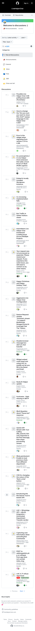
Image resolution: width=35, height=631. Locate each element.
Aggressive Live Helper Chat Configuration (22, 300)
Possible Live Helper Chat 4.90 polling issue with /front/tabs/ (22, 97)
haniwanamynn (20, 125)
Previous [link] (14, 591)
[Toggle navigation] (3, 3)
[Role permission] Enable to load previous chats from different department (22, 460)
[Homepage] (17, 3)
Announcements (10, 29)
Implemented (25, 577)
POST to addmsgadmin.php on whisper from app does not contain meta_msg (22, 556)
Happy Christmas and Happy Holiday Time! (22, 283)
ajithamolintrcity (20, 240)
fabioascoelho (20, 540)
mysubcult (19, 330)
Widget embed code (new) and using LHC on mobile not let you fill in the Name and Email (23, 364)
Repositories (19, 15)
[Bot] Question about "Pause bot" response (23, 413)
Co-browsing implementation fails (22, 199)
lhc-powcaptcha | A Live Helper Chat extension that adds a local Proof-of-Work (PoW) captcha (23, 161)
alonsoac (18, 563)
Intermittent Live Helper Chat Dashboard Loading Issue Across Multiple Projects (22, 233)
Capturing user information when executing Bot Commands (23, 535)
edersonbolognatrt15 (22, 145)
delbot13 (18, 483)
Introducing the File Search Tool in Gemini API (23, 496)
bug (18, 577)
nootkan (18, 102)
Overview (8, 15)
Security (16, 619)
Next (21, 591)
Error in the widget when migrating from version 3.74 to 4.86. (22, 139)
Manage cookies (22, 621)
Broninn (18, 270)
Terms (5, 619)
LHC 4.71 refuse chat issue (22, 575)
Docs (9, 621)
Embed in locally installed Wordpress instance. (22, 181)
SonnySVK (19, 466)
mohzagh (18, 203)
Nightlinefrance (20, 417)
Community (28, 619)
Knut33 (18, 371)
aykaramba (19, 186)
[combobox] (19, 46)
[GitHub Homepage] (12, 626)
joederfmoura (20, 522)
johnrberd (19, 219)
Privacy (10, 619)
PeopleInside (19, 167)
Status (22, 619)
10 (26, 335)
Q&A (23, 126)
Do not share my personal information (17, 623)
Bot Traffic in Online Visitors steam (21, 215)
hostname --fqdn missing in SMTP (22, 397)
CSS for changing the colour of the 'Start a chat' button (22, 478)
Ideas (28, 467)
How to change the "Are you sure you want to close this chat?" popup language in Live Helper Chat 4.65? (23, 117)
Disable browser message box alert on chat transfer (22, 344)
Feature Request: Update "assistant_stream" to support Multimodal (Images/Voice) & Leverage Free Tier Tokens (23, 321)
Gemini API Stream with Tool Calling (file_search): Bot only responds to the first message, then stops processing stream (23, 435)
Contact (14, 621)
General (26, 103)
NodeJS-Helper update (22, 383)
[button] (31, 15)
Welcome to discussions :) (15, 25)
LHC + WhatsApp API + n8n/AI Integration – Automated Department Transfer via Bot (22, 515)
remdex (20, 28)
